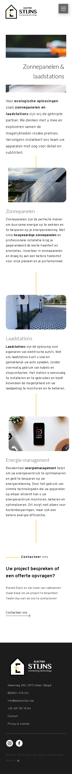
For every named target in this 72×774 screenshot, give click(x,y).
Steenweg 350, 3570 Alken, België (29, 685)
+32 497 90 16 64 (19, 708)
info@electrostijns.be (21, 700)
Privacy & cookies (19, 723)
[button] (63, 8)
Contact (13, 716)
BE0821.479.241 (18, 692)
